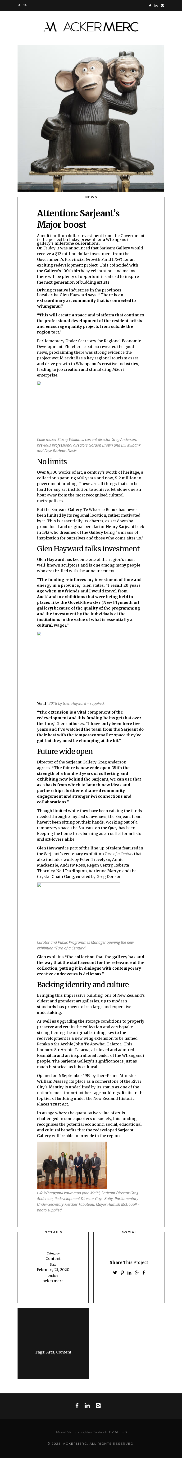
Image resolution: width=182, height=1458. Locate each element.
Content (63, 1352)
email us (118, 1432)
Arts (50, 1352)
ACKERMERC (91, 27)
